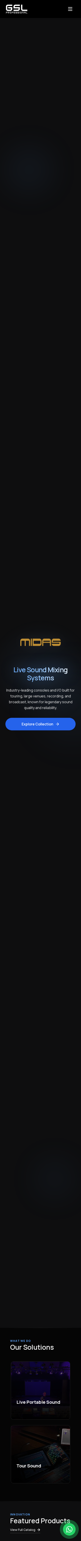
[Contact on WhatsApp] (69, 1529)
